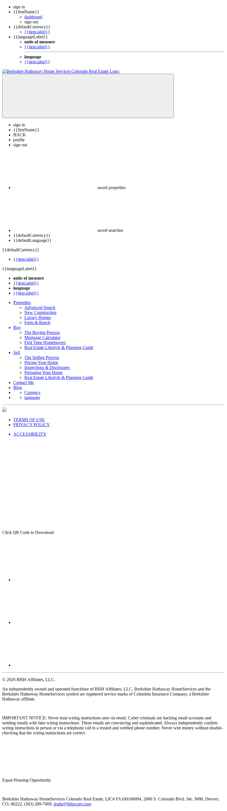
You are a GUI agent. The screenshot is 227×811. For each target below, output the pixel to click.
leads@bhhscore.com (72, 804)
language (32, 397)
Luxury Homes (37, 317)
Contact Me (23, 382)
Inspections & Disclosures (47, 367)
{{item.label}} (37, 31)
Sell (16, 352)
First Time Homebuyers (45, 342)
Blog (17, 387)
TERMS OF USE (29, 419)
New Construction (40, 312)
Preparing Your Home (43, 372)
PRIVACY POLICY (31, 424)
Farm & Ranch (37, 322)
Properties (22, 302)
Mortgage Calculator (42, 337)
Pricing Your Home (41, 362)
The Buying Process (42, 332)
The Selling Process (41, 357)
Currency (32, 392)
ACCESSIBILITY (30, 434)
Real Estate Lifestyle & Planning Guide (58, 347)
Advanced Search (39, 307)
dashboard (33, 16)
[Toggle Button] (88, 96)
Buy (17, 327)
